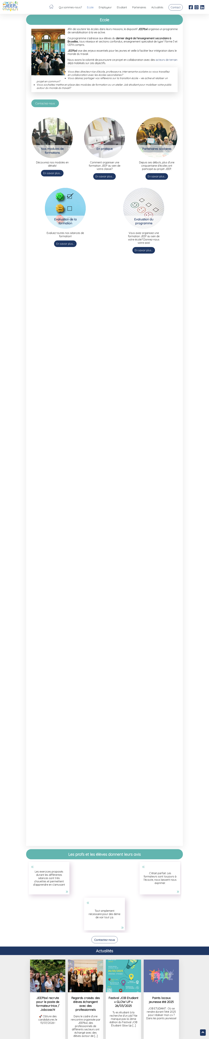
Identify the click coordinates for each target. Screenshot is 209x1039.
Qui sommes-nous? (70, 7)
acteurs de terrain (166, 59)
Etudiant (122, 7)
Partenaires (139, 7)
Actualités (157, 7)
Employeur (105, 7)
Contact (176, 7)
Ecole (90, 7)
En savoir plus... (52, 173)
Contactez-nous (45, 103)
